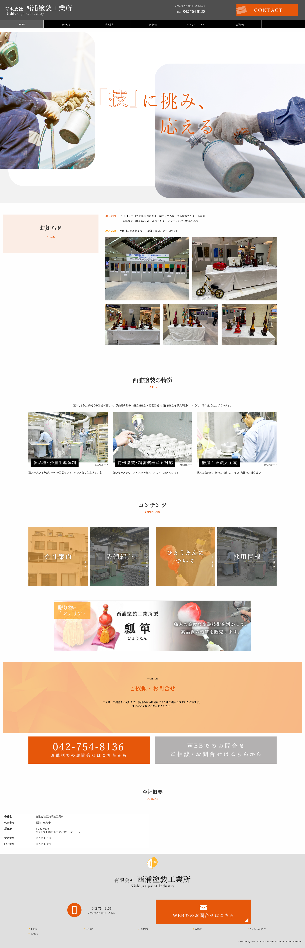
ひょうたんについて (196, 24)
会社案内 (66, 24)
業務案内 (109, 24)
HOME (22, 24)
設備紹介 (153, 24)
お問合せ (240, 24)
